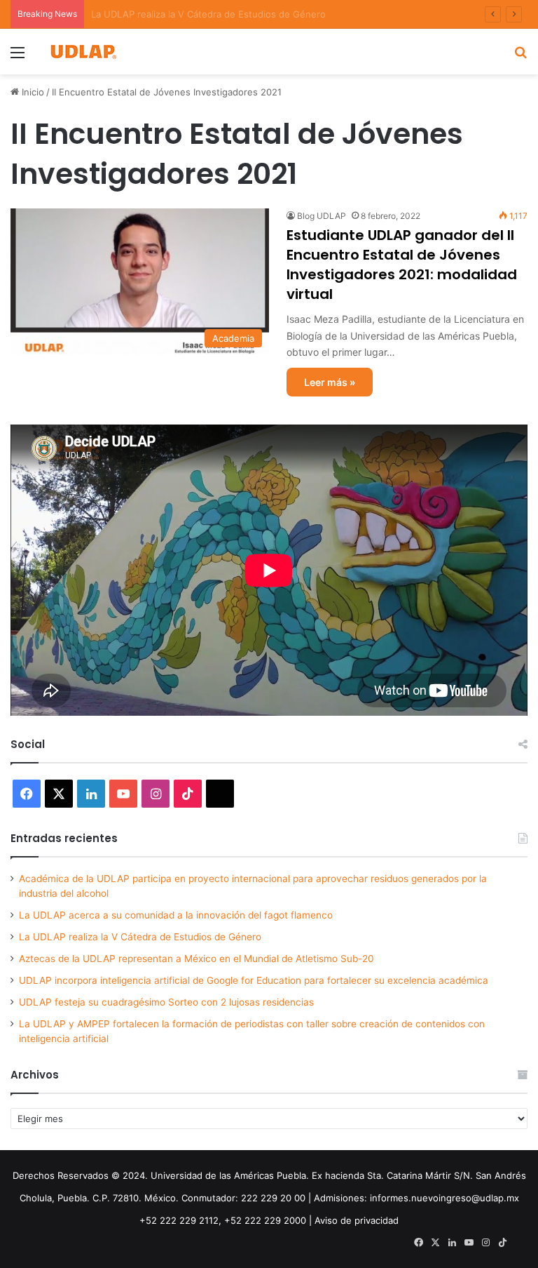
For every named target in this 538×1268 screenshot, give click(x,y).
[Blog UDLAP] (83, 52)
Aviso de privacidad (357, 1220)
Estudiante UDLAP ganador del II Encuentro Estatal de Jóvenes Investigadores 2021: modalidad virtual (402, 264)
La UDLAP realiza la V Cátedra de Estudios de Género (140, 936)
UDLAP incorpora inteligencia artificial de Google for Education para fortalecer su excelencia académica (253, 980)
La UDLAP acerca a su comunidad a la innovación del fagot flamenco (176, 915)
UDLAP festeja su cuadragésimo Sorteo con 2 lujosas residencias (166, 1002)
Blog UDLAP (321, 216)
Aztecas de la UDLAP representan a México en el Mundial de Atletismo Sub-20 (196, 958)
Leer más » (329, 382)
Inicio (31, 92)
